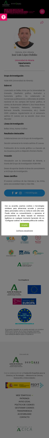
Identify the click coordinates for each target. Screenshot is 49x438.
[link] (3, 17)
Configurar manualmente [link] (24, 231)
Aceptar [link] (24, 225)
